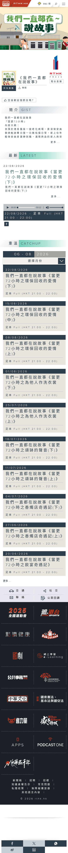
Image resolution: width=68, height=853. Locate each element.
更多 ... (7, 581)
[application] (33, 207)
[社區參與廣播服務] (50, 677)
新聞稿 (18, 780)
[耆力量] (17, 720)
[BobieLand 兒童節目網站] (50, 634)
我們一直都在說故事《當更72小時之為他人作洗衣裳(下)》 (33, 382)
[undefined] (39, 3)
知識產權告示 (22, 784)
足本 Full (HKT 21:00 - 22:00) (32, 293)
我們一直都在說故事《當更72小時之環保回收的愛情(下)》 (34, 177)
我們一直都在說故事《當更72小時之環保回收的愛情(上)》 (33, 348)
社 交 (53, 590)
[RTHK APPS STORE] (17, 742)
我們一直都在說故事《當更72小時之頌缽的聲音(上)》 (33, 476)
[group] (46, 207)
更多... (55, 142)
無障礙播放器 (42, 788)
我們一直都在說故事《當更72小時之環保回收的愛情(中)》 (33, 314)
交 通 (20, 590)
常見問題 (45, 784)
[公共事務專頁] (17, 677)
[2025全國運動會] (17, 612)
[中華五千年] (17, 763)
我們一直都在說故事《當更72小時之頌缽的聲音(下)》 (33, 448)
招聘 (33, 780)
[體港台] (50, 612)
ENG (45, 4)
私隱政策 (19, 788)
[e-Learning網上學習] (50, 656)
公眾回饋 (53, 598)
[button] (7, 207)
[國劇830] (17, 656)
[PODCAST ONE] (50, 742)
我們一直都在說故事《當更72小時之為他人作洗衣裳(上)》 (33, 416)
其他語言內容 (32, 792)
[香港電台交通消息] (11, 590)
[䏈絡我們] (11, 597)
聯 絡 (20, 597)
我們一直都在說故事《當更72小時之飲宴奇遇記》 (33, 562)
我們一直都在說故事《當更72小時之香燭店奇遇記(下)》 (35, 505)
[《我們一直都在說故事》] (6, 224)
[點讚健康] (17, 634)
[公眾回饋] (43, 598)
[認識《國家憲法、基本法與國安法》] (50, 699)
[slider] (57, 207)
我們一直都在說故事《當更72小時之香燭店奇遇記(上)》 (35, 533)
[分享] (45, 590)
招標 (47, 780)
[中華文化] (17, 699)
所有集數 (8, 88)
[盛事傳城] (50, 720)
